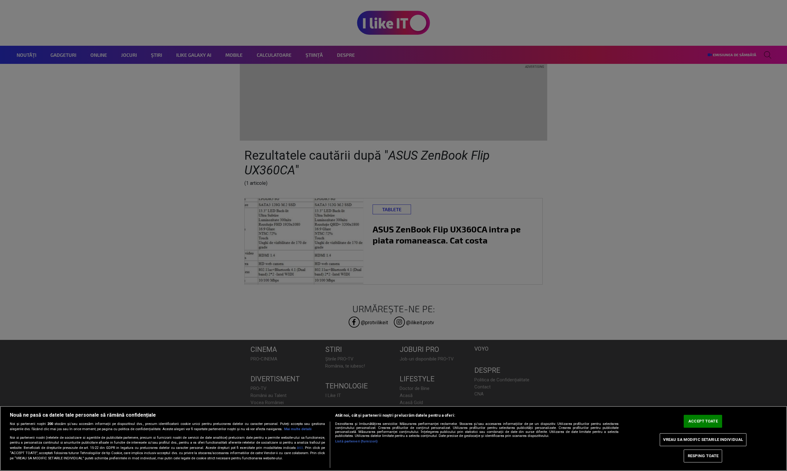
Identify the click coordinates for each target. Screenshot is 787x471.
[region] (393, 438)
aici (300, 448)
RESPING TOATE (703, 455)
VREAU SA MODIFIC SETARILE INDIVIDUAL (703, 439)
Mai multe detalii (297, 429)
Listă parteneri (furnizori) (356, 441)
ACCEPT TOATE (703, 421)
